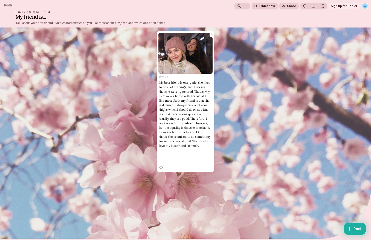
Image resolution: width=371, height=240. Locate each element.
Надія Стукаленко (27, 11)
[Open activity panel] (304, 6)
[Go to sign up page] (365, 6)
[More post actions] (212, 34)
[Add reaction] (161, 167)
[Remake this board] (313, 6)
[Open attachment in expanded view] (185, 53)
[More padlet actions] (322, 6)
